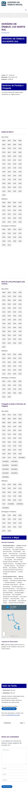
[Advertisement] (14, 59)
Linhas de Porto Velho (9, 708)
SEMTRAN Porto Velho (13, 715)
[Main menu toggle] (14, 15)
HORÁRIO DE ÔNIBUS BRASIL (15, 3)
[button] (26, 10)
